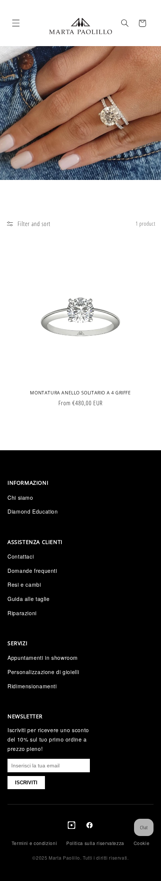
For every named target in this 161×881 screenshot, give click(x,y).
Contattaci (20, 556)
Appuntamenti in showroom (42, 657)
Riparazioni (22, 613)
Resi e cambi (24, 584)
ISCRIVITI (26, 782)
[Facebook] (89, 826)
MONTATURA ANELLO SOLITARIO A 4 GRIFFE (80, 393)
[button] (15, 23)
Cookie (142, 843)
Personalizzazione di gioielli (43, 672)
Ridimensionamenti (32, 686)
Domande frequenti (32, 570)
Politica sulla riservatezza (95, 843)
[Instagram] (71, 826)
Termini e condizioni (34, 843)
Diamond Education (32, 511)
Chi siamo (20, 497)
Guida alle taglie (28, 598)
